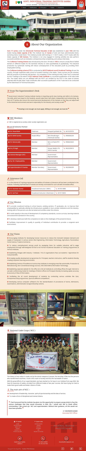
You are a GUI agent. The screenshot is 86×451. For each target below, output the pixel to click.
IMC (38, 430)
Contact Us (61, 8)
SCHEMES (38, 428)
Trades (52, 8)
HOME (17, 424)
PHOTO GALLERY (17, 431)
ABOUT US (17, 427)
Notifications (33, 8)
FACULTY (38, 427)
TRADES (18, 428)
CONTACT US (17, 430)
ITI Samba (43, 8)
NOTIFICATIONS (18, 425)
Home (24, 8)
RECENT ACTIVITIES (38, 431)
